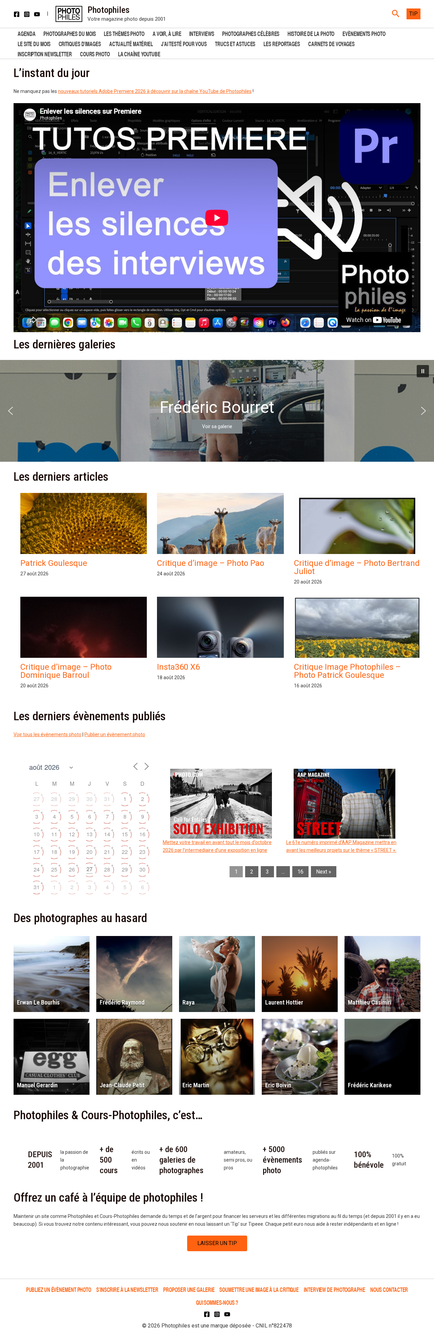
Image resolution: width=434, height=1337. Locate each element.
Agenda (26, 33)
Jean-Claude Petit (122, 1085)
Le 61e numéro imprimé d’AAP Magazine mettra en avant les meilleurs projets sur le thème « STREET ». (341, 846)
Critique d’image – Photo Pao (210, 563)
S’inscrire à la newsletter (127, 1289)
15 (125, 834)
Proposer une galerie (188, 1289)
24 (37, 869)
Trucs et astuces (235, 43)
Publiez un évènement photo (58, 1289)
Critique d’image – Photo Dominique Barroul (66, 671)
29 (72, 799)
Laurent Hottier (284, 1002)
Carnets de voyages (331, 43)
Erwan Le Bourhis (38, 1002)
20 (89, 852)
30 (89, 799)
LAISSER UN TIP (217, 1243)
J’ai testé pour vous (184, 43)
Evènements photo (363, 33)
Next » (323, 871)
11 (54, 834)
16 (142, 834)
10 (37, 834)
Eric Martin (195, 1085)
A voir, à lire (167, 33)
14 (107, 834)
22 (125, 852)
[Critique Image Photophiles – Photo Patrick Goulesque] (357, 644)
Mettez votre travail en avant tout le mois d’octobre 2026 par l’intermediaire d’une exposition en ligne (217, 846)
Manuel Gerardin (37, 1085)
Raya (188, 1002)
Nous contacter (389, 1289)
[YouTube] (37, 14)
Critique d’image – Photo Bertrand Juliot (357, 567)
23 (142, 852)
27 (37, 799)
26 (72, 869)
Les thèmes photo (124, 33)
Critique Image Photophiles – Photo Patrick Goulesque (347, 671)
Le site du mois (34, 43)
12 (72, 834)
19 (72, 852)
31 (107, 799)
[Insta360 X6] (220, 656)
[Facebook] (17, 14)
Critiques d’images (80, 43)
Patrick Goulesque (53, 563)
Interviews (201, 33)
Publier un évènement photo (114, 734)
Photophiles (108, 10)
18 (54, 852)
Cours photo (95, 53)
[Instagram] (27, 14)
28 (54, 799)
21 (107, 852)
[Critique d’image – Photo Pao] (220, 530)
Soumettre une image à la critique (259, 1289)
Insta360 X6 (178, 667)
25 (54, 869)
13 (89, 834)
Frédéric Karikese (370, 1085)
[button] (396, 14)
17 (37, 852)
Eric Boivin (278, 1085)
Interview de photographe (334, 1289)
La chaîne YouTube (139, 53)
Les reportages (281, 43)
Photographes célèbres (250, 33)
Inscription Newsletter (45, 53)
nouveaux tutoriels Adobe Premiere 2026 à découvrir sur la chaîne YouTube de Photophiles (155, 91)
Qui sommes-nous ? (217, 1302)
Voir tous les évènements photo (47, 734)
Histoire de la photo (311, 33)
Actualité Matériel (131, 43)
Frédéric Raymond (122, 1002)
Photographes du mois (69, 33)
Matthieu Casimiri (369, 1002)
